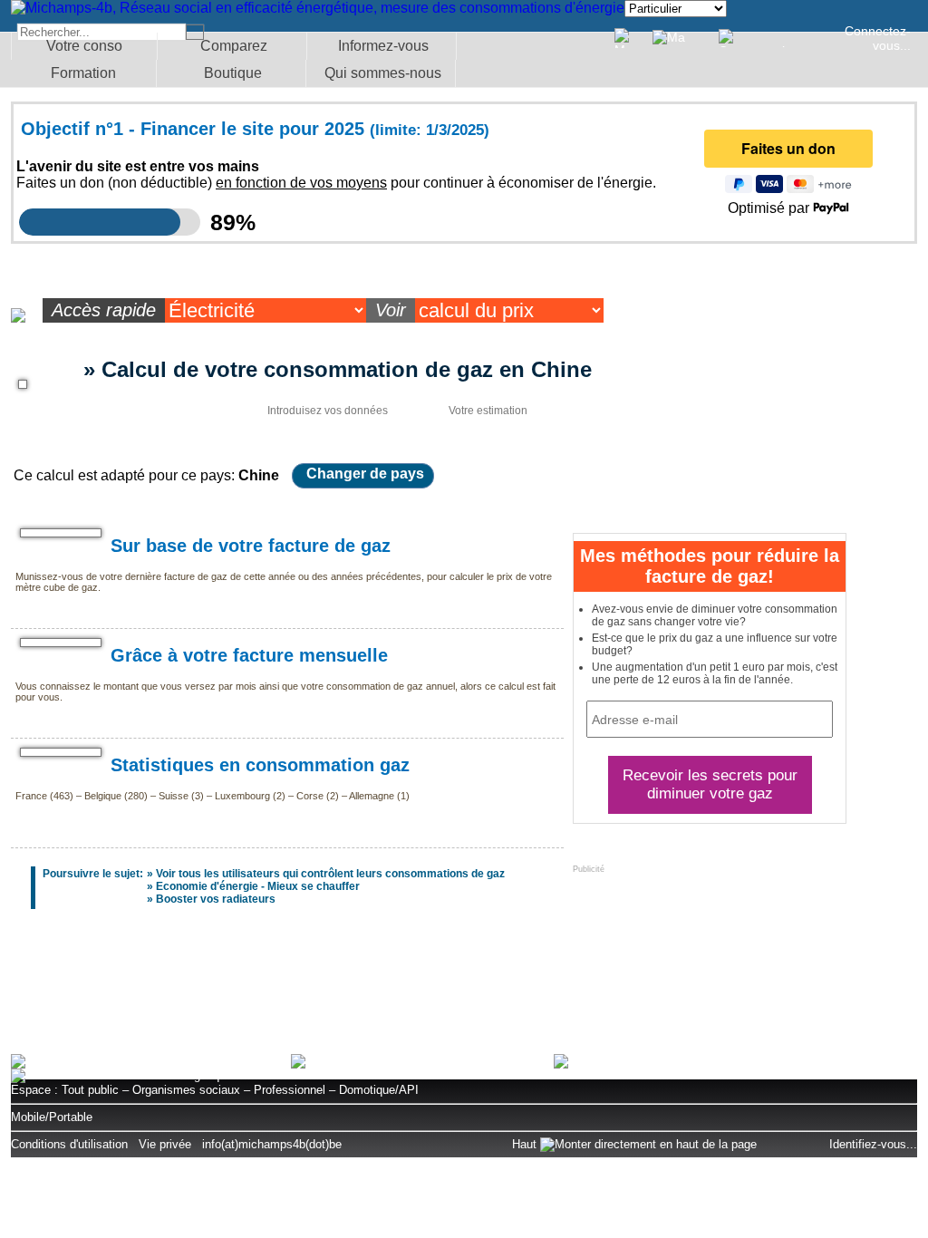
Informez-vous (383, 45)
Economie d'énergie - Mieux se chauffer (258, 886)
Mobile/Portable (51, 1117)
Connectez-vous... (878, 38)
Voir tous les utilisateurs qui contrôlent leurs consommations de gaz (330, 873)
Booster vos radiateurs (216, 899)
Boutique (233, 73)
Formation (83, 73)
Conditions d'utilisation (69, 1144)
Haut (526, 1144)
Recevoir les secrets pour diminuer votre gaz (710, 784)
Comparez (233, 45)
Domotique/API (379, 1090)
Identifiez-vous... (873, 1144)
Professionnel (289, 1090)
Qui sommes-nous (382, 73)
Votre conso (84, 45)
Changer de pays (365, 473)
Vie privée (165, 1144)
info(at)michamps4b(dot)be (272, 1144)
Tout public (90, 1090)
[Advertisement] (464, 990)
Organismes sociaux (186, 1090)
